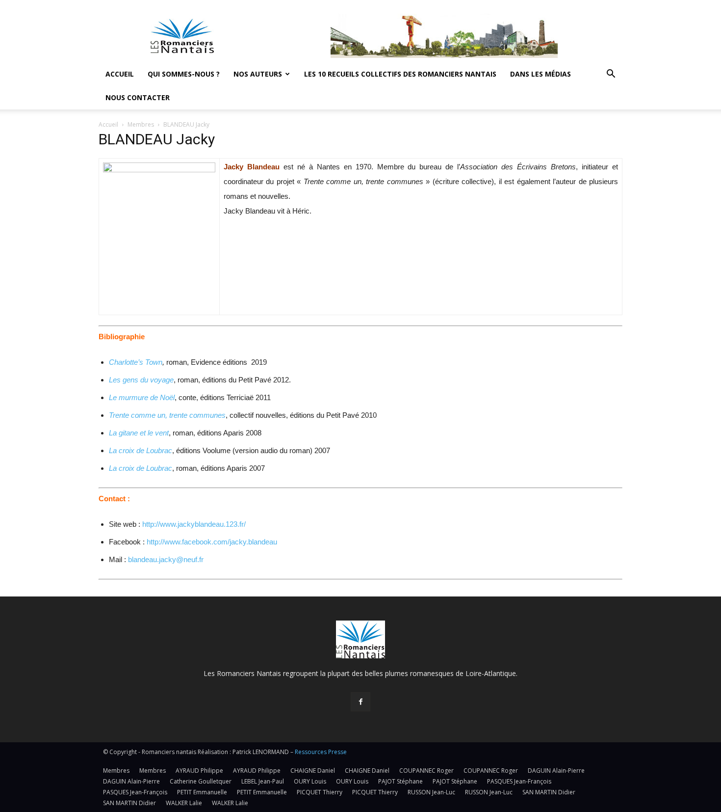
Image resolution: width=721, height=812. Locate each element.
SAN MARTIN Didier (548, 792)
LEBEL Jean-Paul (262, 781)
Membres (141, 124)
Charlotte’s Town (135, 362)
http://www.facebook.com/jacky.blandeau (212, 542)
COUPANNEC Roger (426, 770)
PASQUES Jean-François (519, 781)
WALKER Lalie (184, 803)
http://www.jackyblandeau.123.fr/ (194, 524)
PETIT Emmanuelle (202, 792)
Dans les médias (540, 74)
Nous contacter (137, 97)
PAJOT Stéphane (400, 781)
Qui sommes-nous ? (184, 74)
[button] (610, 75)
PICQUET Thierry (319, 792)
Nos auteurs (257, 74)
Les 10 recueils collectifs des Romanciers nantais (400, 74)
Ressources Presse (321, 752)
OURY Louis (310, 781)
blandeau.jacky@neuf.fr (166, 559)
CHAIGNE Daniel (312, 770)
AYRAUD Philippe (199, 770)
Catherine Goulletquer (201, 781)
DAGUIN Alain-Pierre (556, 770)
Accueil (119, 74)
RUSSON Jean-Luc (431, 792)
